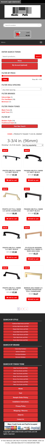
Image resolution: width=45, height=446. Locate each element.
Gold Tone (5, 112)
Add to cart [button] (12, 180)
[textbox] (22, 90)
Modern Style (7, 120)
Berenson (5, 102)
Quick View (20, 151)
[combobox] (22, 88)
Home (9, 134)
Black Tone (6, 110)
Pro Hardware (7, 99)
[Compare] (20, 155)
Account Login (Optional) (10, 2)
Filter (5, 79)
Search (38, 56)
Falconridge (6, 97)
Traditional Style (8, 123)
